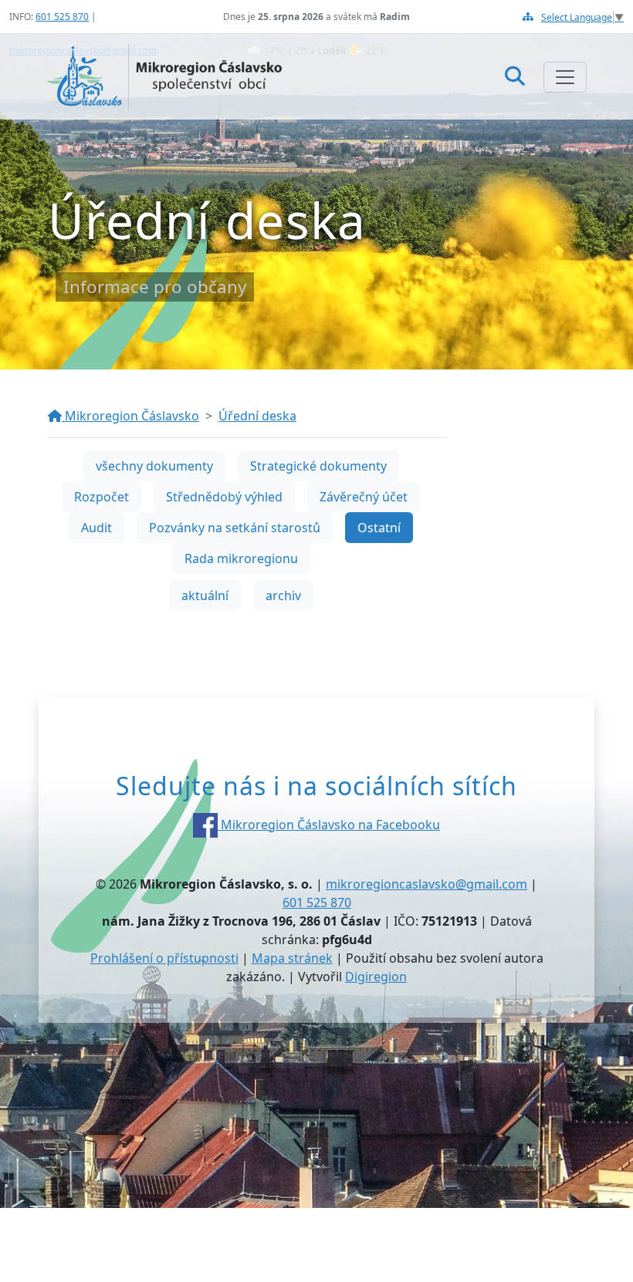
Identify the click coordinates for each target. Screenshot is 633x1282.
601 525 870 (62, 16)
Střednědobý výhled (224, 496)
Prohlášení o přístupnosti (164, 958)
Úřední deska (257, 415)
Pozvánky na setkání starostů (234, 527)
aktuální (204, 595)
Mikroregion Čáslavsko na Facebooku (329, 824)
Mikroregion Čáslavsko (130, 415)
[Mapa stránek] (528, 16)
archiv (283, 595)
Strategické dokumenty (318, 465)
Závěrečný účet (364, 496)
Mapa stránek (292, 958)
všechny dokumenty (154, 465)
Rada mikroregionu (241, 558)
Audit (96, 527)
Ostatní (379, 527)
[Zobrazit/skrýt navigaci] (565, 77)
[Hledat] (515, 75)
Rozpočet (101, 496)
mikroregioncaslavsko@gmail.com (426, 883)
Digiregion (376, 976)
